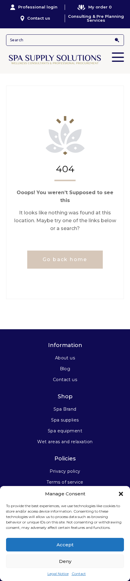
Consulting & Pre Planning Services (96, 18)
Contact (79, 573)
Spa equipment (65, 431)
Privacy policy (65, 471)
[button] (121, 494)
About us (65, 358)
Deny (65, 561)
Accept (65, 545)
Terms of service (65, 482)
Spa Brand (65, 409)
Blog (65, 368)
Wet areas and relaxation (65, 441)
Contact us (38, 18)
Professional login (37, 7)
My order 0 (100, 7)
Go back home (65, 259)
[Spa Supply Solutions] (65, 59)
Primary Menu (118, 57)
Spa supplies (65, 420)
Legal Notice (58, 573)
